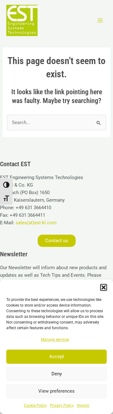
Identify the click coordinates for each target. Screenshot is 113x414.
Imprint (83, 405)
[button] (103, 287)
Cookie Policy (35, 405)
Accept (56, 356)
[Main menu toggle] (100, 20)
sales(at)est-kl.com (35, 223)
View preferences (56, 391)
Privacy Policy (62, 405)
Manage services (55, 339)
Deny (56, 374)
